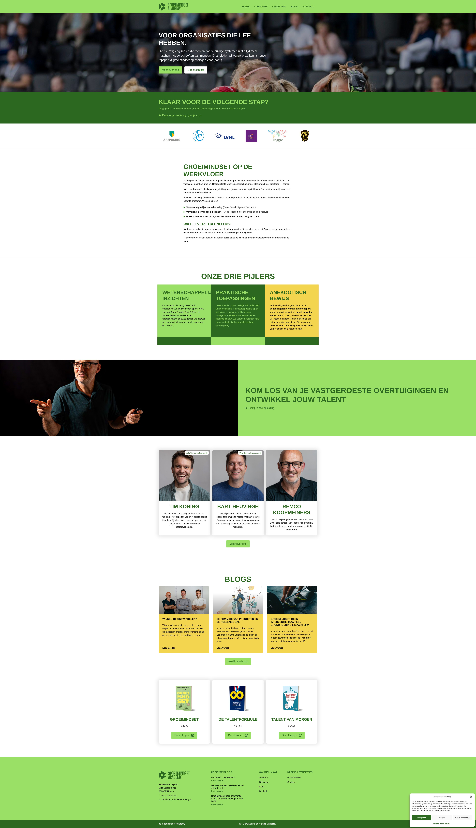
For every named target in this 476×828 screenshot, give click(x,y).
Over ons (260, 6)
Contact (309, 6)
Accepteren (421, 817)
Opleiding (279, 6)
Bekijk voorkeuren (462, 817)
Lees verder (168, 648)
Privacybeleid (445, 823)
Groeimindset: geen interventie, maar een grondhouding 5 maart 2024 (290, 622)
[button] (471, 796)
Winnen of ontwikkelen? (179, 619)
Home (245, 6)
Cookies (436, 823)
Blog (294, 6)
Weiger (442, 817)
